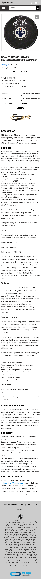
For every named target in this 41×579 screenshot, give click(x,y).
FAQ (36, 505)
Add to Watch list (21, 71)
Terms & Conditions (10, 505)
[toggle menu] (4, 7)
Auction (23, 103)
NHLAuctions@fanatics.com (12, 483)
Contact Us (20, 509)
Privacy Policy (25, 505)
